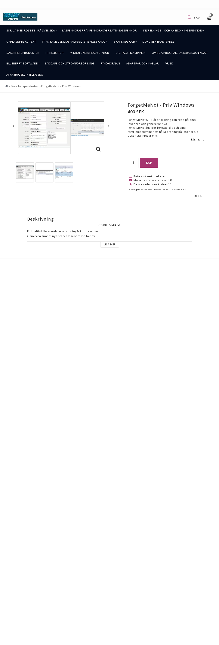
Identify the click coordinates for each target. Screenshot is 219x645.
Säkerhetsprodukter (22, 53)
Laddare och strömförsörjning (69, 63)
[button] (98, 149)
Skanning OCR (124, 41)
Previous (13, 126)
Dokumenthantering (158, 41)
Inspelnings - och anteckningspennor (172, 30)
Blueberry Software (22, 63)
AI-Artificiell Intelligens (24, 74)
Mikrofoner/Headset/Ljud (89, 53)
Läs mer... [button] (197, 139)
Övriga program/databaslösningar (180, 53)
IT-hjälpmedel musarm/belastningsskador (74, 41)
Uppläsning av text (21, 41)
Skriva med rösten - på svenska (30, 30)
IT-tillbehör (55, 53)
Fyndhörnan (110, 63)
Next (109, 126)
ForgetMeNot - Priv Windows (61, 86)
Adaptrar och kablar (142, 63)
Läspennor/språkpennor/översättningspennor (99, 30)
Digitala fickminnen (131, 53)
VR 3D (169, 63)
